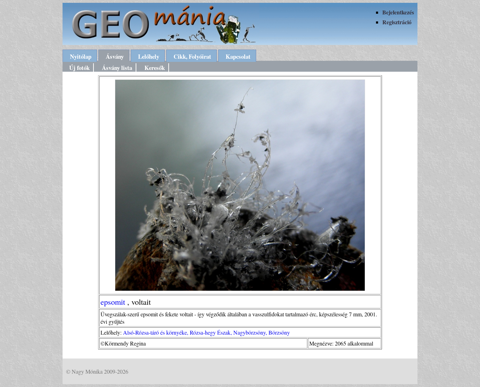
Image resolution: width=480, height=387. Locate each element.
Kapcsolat (238, 56)
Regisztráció (396, 22)
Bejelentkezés (398, 12)
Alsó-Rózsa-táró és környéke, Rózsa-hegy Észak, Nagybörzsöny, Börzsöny (206, 332)
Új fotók (79, 67)
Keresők (154, 67)
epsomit (112, 301)
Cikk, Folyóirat (192, 56)
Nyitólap (80, 56)
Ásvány (115, 56)
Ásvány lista (117, 67)
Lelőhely (148, 56)
